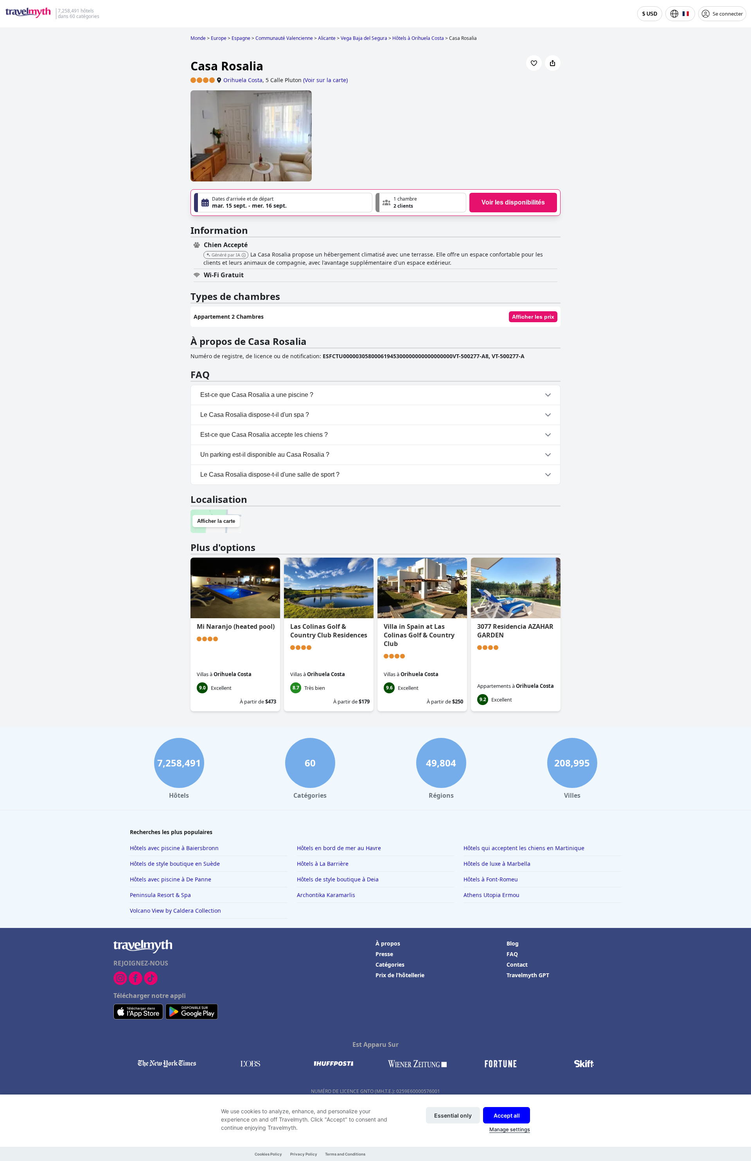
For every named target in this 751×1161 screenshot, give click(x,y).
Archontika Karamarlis (326, 895)
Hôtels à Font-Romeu (491, 879)
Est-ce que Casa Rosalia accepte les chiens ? (264, 434)
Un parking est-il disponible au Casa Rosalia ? (264, 454)
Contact (517, 964)
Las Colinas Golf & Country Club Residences (328, 630)
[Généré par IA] (244, 255)
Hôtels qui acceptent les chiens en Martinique (524, 848)
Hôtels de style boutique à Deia (338, 879)
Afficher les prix (533, 317)
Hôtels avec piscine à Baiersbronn (174, 848)
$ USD (649, 14)
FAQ (512, 954)
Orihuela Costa (242, 80)
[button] (421, 202)
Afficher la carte (216, 521)
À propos (388, 943)
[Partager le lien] (553, 63)
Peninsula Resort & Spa (160, 895)
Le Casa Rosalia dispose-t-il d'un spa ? (254, 414)
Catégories (390, 964)
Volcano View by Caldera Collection (175, 910)
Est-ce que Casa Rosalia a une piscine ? (256, 394)
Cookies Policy (268, 1154)
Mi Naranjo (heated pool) (236, 626)
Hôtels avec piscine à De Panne (170, 879)
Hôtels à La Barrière (323, 863)
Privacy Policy (303, 1154)
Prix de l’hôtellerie (400, 975)
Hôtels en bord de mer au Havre (339, 848)
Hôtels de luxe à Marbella (497, 863)
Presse (384, 954)
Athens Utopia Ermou (491, 895)
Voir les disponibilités (513, 202)
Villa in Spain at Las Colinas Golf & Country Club (419, 635)
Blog (513, 943)
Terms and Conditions (345, 1154)
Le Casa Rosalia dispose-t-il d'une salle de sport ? (270, 474)
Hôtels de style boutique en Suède (175, 863)
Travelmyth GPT (528, 975)
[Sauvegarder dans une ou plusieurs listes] (534, 63)
